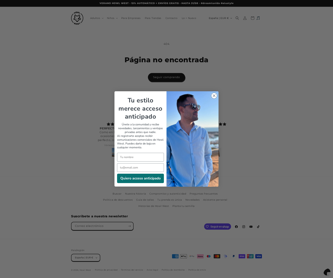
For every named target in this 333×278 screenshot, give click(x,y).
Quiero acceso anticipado (140, 178)
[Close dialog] (214, 96)
